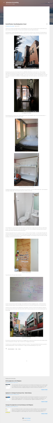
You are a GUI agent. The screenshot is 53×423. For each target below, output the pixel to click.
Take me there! (44, 389)
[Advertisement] (26, 15)
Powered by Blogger (27, 418)
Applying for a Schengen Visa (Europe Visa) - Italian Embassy (19, 392)
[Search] (49, 2)
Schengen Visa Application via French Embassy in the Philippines (19, 404)
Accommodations (11, 349)
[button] (46, 24)
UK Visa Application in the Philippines (13, 380)
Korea (19, 349)
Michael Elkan (29, 420)
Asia (16, 349)
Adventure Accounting (12, 2)
